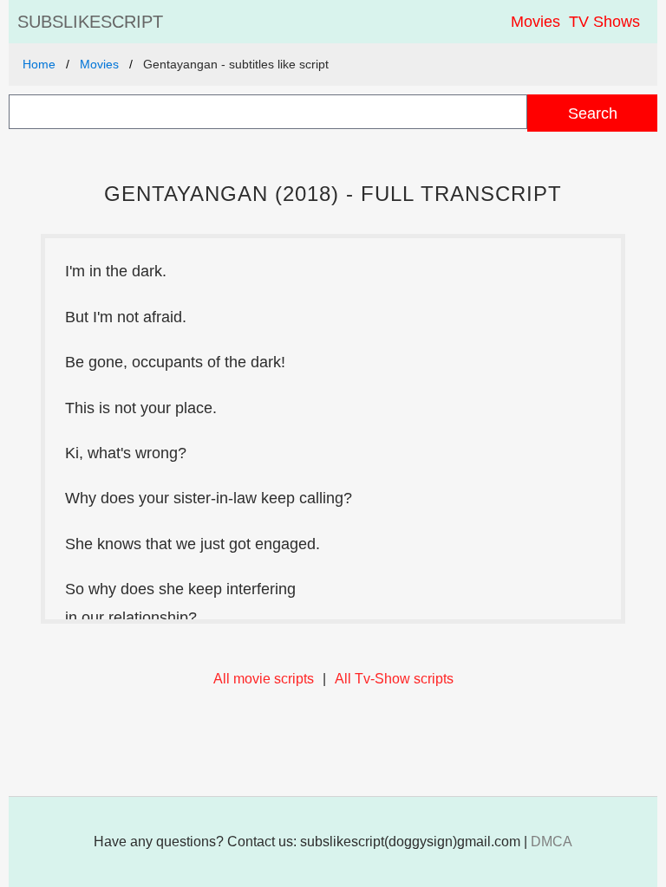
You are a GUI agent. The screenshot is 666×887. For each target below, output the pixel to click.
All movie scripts (263, 678)
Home (39, 64)
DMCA (551, 841)
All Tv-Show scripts (394, 678)
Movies (535, 21)
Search (592, 113)
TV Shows (604, 21)
